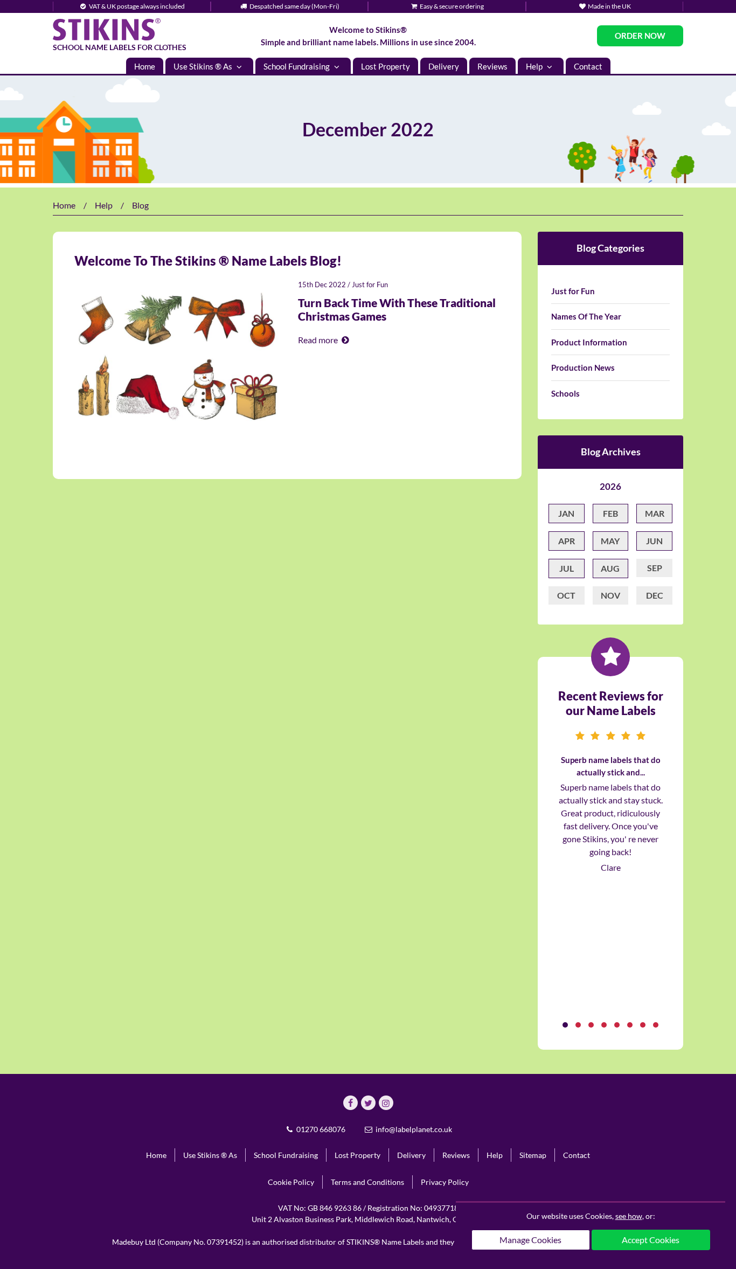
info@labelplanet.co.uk (413, 1129)
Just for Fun (370, 284)
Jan (566, 513)
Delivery (443, 66)
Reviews (492, 66)
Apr (566, 541)
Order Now (640, 35)
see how (628, 1216)
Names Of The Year (586, 316)
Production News (583, 367)
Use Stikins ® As (203, 66)
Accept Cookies (650, 1240)
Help (535, 66)
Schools (565, 393)
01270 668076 (320, 1129)
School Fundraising (297, 66)
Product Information (589, 342)
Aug (610, 568)
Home (144, 66)
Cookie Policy (291, 1182)
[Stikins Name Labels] (107, 29)
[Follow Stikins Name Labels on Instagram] (386, 1102)
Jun (654, 541)
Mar (654, 513)
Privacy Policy (445, 1182)
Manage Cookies (530, 1240)
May (610, 541)
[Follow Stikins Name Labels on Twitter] (368, 1102)
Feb (610, 513)
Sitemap (532, 1155)
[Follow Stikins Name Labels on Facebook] (350, 1102)
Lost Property (385, 66)
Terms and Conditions (367, 1182)
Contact (588, 66)
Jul (566, 568)
